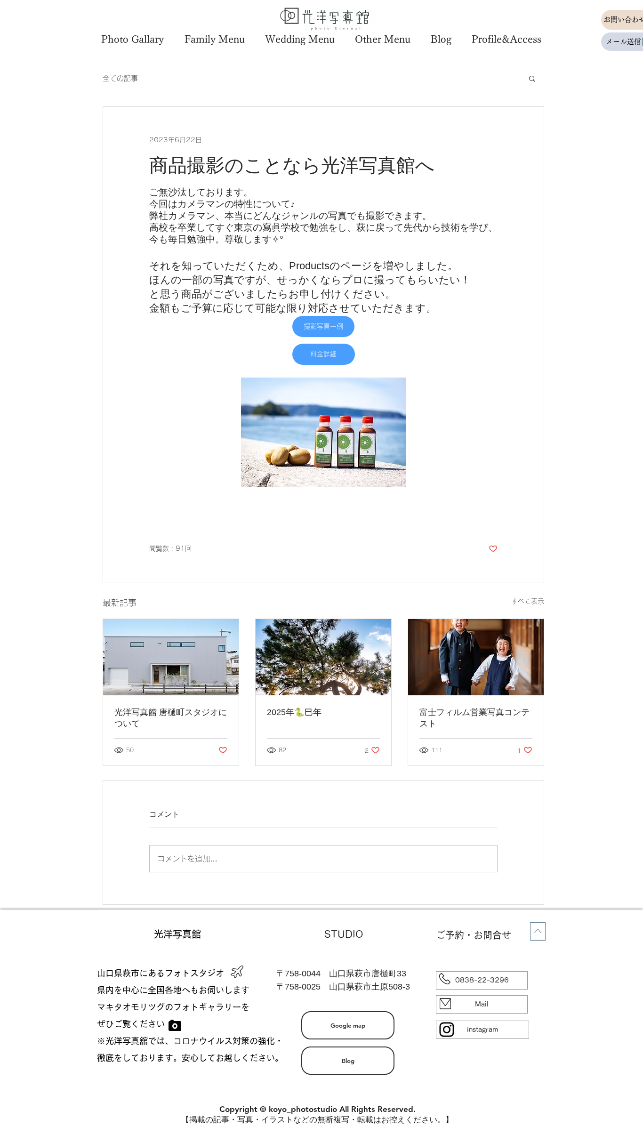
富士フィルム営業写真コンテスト (474, 718)
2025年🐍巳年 (294, 712)
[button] (132, 39)
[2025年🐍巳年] (323, 657)
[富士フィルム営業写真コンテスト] (476, 657)
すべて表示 (527, 601)
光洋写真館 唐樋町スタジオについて (170, 718)
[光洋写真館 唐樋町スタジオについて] (171, 657)
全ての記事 (120, 78)
